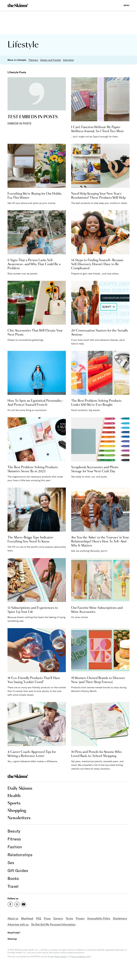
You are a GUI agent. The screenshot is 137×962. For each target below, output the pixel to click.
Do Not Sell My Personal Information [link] (53, 924)
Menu (126, 5)
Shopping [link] (17, 811)
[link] (18, 5)
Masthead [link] (27, 918)
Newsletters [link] (19, 818)
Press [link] (47, 918)
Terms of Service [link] (78, 956)
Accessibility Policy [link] (98, 918)
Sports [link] (14, 803)
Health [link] (14, 796)
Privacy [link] (80, 918)
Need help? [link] (14, 932)
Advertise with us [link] (18, 924)
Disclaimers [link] (120, 918)
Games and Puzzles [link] (50, 59)
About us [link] (13, 918)
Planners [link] (33, 59)
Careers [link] (58, 918)
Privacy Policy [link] (60, 956)
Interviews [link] (68, 59)
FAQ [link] (38, 918)
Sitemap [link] (12, 938)
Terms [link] (69, 918)
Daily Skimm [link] (20, 788)
